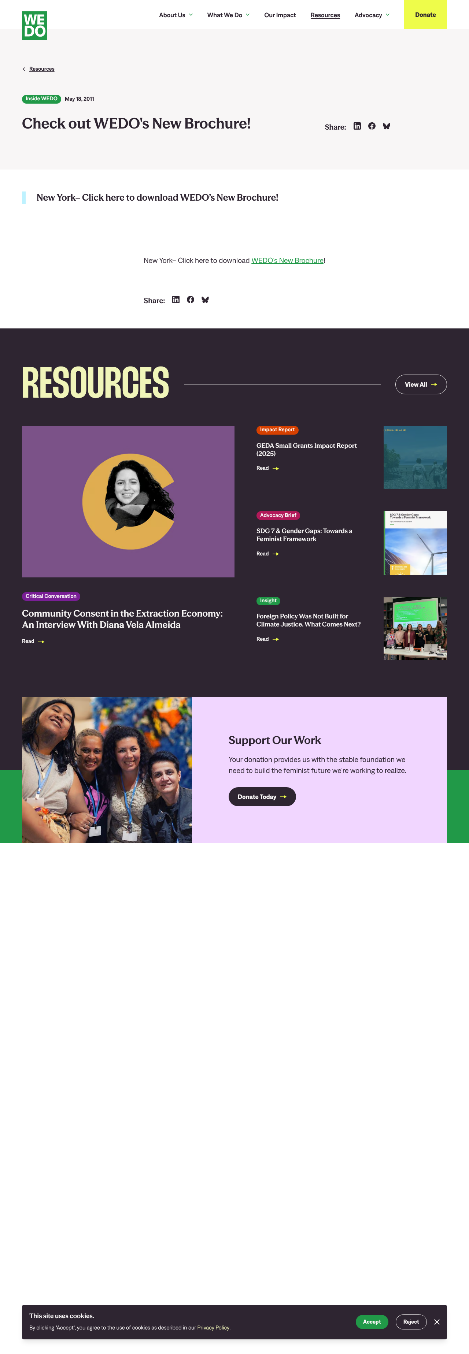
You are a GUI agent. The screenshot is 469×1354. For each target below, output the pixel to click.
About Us (172, 15)
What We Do (225, 15)
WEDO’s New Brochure (287, 260)
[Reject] (437, 1322)
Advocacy (368, 15)
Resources (325, 15)
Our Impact (280, 15)
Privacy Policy (213, 1328)
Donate (425, 14)
